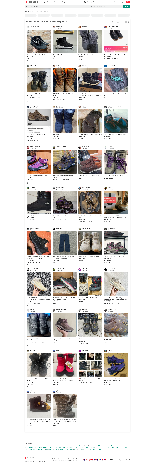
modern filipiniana (106, 447)
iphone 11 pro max (84, 447)
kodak (98, 447)
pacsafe (89, 449)
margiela (50, 445)
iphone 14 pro (64, 445)
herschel (32, 445)
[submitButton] (126, 6)
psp (47, 449)
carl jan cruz (56, 445)
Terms (62, 460)
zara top (121, 447)
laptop (61, 449)
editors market (109, 445)
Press (66, 458)
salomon (27, 445)
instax (70, 445)
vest (64, 447)
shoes (99, 449)
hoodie (41, 445)
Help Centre (54, 458)
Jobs (76, 458)
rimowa (31, 447)
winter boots (81, 445)
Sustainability (71, 458)
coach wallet (59, 447)
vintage (94, 449)
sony (94, 447)
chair (30, 449)
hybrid (37, 445)
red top (80, 449)
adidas (43, 449)
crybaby (91, 445)
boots (74, 445)
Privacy (66, 460)
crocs (40, 447)
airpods (51, 449)
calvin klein (124, 445)
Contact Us (60, 458)
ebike (86, 445)
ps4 (91, 447)
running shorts (36, 449)
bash (77, 447)
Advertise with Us (56, 460)
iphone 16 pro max (99, 445)
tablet (84, 449)
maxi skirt (66, 449)
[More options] (27, 61)
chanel (36, 447)
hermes (45, 447)
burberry (56, 449)
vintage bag (117, 445)
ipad (45, 445)
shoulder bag (51, 447)
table (71, 449)
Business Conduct (73, 460)
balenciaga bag (71, 447)
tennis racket (115, 447)
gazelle (26, 447)
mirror (75, 449)
